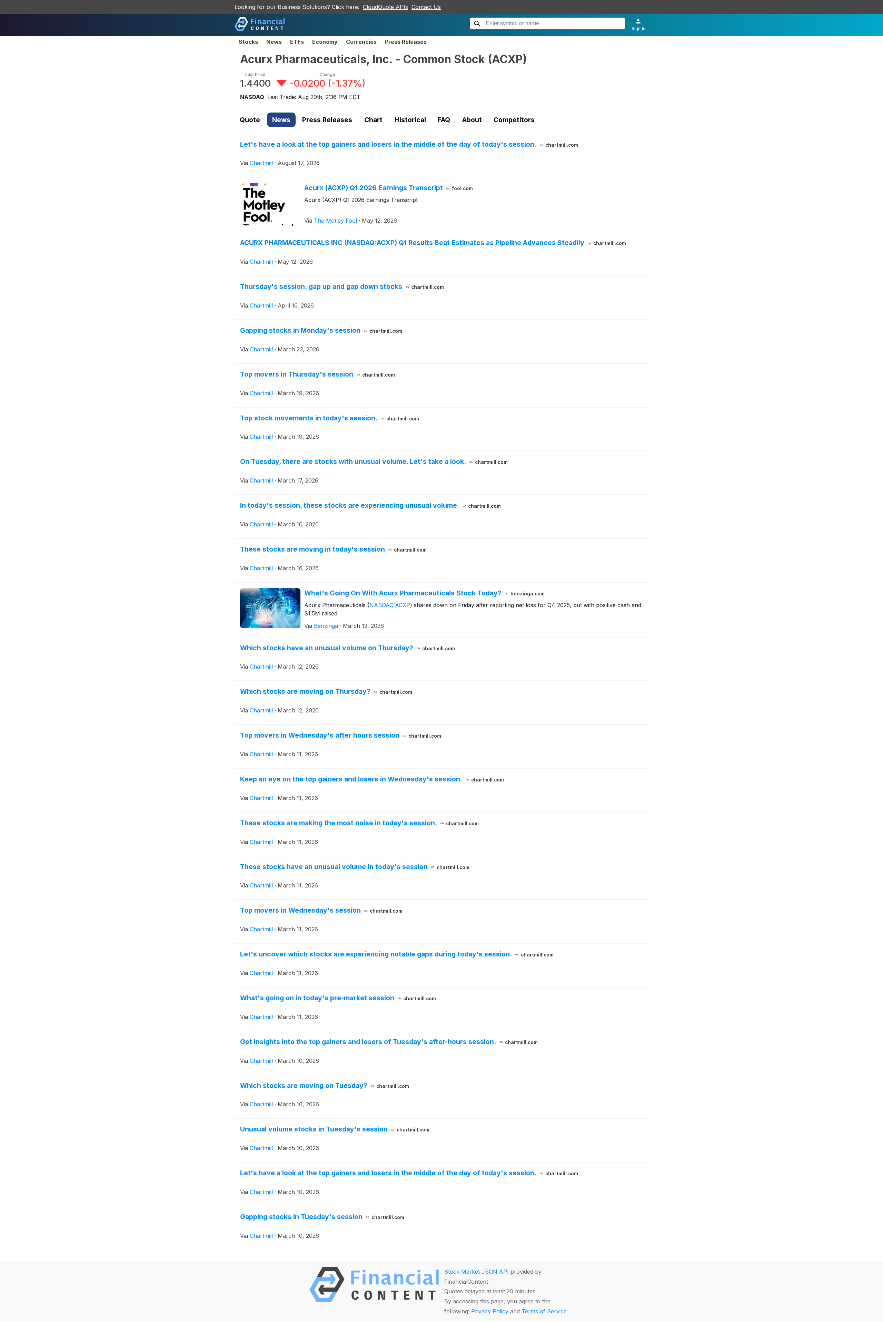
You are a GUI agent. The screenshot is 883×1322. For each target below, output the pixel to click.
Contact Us (426, 6)
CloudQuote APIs (385, 6)
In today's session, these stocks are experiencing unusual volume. (370, 505)
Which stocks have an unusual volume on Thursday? (347, 648)
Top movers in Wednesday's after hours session (340, 735)
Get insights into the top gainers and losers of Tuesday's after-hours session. (389, 1042)
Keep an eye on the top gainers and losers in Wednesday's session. (372, 779)
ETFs (297, 41)
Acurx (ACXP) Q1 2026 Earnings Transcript (388, 188)
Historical (410, 120)
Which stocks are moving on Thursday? (326, 691)
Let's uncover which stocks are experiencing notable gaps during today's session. (397, 954)
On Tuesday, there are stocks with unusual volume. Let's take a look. (374, 461)
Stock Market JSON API (476, 1271)
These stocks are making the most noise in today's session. (359, 823)
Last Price (255, 74)
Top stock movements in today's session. (329, 418)
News (274, 41)
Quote (250, 120)
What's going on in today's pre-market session (338, 998)
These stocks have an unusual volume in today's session (354, 867)
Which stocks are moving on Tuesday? (324, 1085)
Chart (373, 120)
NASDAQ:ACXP (389, 605)
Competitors (514, 120)
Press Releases (406, 41)
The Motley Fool (335, 220)
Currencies (361, 41)
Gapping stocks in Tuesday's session (322, 1217)
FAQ (444, 120)
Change (327, 74)
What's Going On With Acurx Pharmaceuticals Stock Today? (424, 593)
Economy (325, 41)
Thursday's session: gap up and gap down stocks (342, 286)
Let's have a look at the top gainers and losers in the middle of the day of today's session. (409, 144)
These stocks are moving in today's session (333, 549)
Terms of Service (544, 1311)
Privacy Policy (489, 1311)
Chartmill (261, 162)
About (472, 120)
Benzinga (326, 625)
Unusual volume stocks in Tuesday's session (334, 1129)
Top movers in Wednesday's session (321, 910)
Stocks (248, 41)
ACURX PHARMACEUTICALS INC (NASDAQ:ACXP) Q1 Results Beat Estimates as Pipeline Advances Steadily (433, 243)
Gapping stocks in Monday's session (321, 330)
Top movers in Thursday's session (317, 374)
